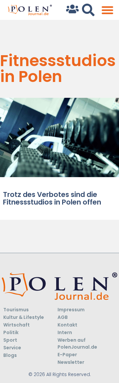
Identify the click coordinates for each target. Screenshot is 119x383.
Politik (11, 332)
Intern (65, 332)
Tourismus (16, 309)
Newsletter (71, 362)
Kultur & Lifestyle (23, 317)
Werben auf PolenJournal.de (77, 343)
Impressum (71, 309)
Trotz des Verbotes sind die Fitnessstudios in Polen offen (52, 198)
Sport (10, 340)
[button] (107, 10)
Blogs (10, 355)
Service (12, 347)
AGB (63, 317)
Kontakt (67, 325)
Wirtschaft (16, 325)
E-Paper (67, 354)
